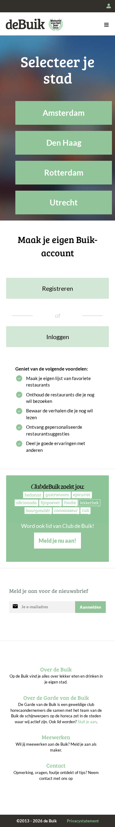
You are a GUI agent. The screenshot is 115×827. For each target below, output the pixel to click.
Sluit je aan (87, 721)
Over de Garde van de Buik (56, 697)
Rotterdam (63, 172)
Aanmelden (90, 607)
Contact (56, 765)
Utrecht (64, 202)
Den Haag (63, 143)
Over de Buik (56, 669)
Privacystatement (83, 820)
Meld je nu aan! (57, 540)
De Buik (25, 24)
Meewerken (56, 737)
